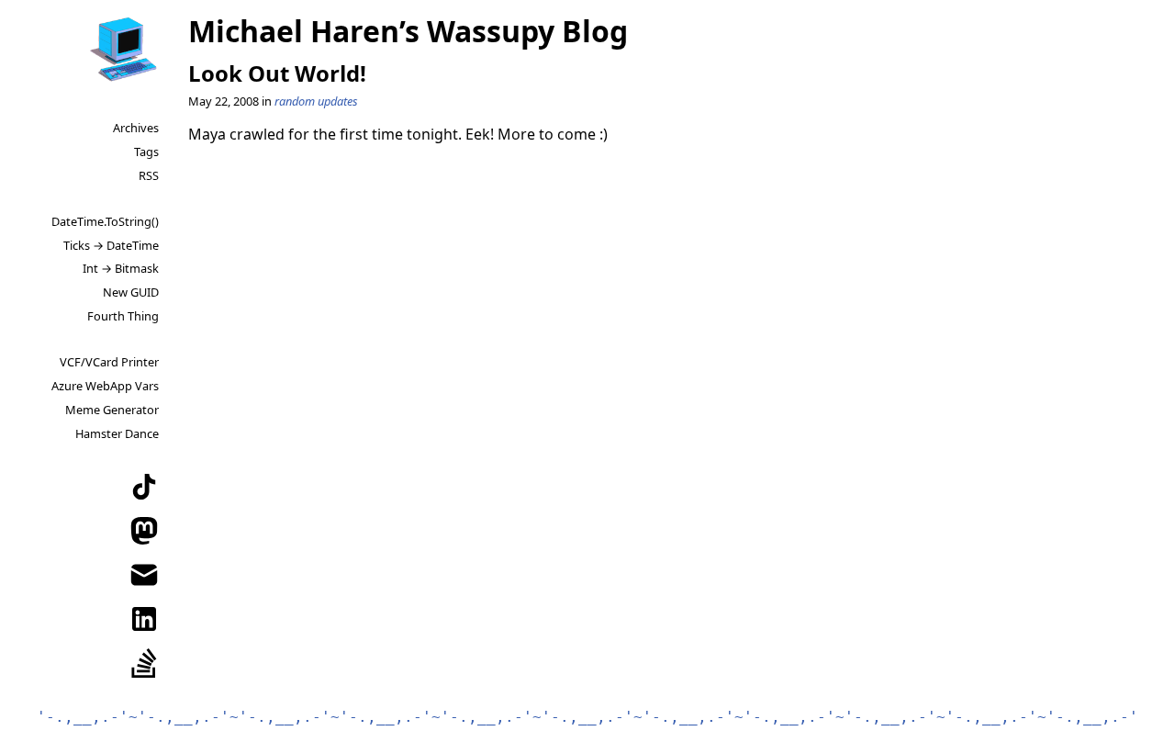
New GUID (131, 292)
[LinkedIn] (144, 619)
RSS (149, 175)
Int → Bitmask (121, 268)
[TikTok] (144, 486)
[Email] (144, 575)
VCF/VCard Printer (109, 362)
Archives (136, 127)
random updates (316, 101)
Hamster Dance (117, 433)
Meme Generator (112, 409)
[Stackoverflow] (144, 663)
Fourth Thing (123, 316)
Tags (146, 151)
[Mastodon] (144, 530)
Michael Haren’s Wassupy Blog (408, 31)
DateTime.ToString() (105, 221)
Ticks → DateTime (111, 245)
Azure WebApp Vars (105, 385)
